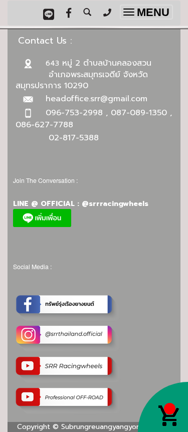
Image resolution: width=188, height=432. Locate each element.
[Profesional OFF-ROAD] (68, 400)
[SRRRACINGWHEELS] (68, 338)
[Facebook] (68, 307)
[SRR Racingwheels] (68, 369)
